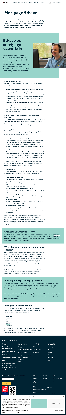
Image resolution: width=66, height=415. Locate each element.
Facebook (35, 377)
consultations (16, 295)
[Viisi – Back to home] (4, 2)
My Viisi (36, 344)
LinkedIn (35, 380)
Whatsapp (45, 378)
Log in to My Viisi (37, 349)
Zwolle (8, 320)
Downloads (36, 352)
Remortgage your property (24, 355)
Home (4, 340)
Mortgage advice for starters (25, 349)
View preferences (56, 403)
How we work (51, 355)
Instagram (35, 378)
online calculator (15, 283)
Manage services (58, 410)
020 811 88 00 (46, 377)
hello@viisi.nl (46, 380)
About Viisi (52, 344)
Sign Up (5, 383)
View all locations (57, 383)
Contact (50, 352)
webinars (34, 295)
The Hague (9, 325)
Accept (39, 403)
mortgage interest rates (21, 217)
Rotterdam (9, 322)
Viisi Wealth (20, 361)
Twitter (34, 381)
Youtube (34, 382)
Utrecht (8, 323)
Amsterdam (9, 316)
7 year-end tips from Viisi (8, 363)
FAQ (49, 349)
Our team (50, 357)
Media (49, 360)
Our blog (50, 346)
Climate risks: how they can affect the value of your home (9, 359)
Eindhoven (9, 318)
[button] (63, 396)
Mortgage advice (22, 346)
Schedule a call (36, 346)
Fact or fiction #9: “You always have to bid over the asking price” (9, 367)
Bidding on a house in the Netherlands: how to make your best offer (8, 353)
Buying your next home (23, 352)
